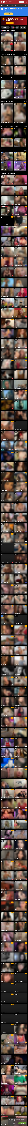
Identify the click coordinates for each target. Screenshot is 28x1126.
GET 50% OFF (10, 23)
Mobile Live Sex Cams (7, 101)
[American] (13, 27)
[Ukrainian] (17, 27)
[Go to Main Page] (8, 1)
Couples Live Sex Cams (7, 78)
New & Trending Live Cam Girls (9, 126)
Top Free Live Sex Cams (8, 54)
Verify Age (8, 13)
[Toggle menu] (1, 2)
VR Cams (3, 150)
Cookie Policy (17, 1120)
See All (25, 30)
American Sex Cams (9, 30)
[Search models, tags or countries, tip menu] (26, 5)
